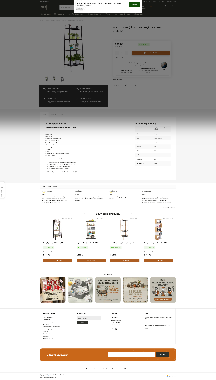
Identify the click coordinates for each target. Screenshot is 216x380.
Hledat (82, 322)
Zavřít (166, 90)
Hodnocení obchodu (171, 1)
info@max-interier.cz (148, 69)
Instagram (116, 328)
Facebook (112, 328)
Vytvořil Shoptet (172, 376)
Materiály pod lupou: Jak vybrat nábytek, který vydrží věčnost (158, 318)
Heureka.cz (106, 369)
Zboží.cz (88, 369)
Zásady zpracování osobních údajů (51, 327)
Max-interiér (97, 369)
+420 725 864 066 (126, 70)
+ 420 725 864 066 (115, 322)
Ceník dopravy (46, 319)
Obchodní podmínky (48, 322)
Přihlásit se (162, 354)
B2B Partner (46, 324)
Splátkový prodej (47, 329)
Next (131, 213)
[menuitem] (46, 14)
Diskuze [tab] (53, 114)
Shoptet (45, 377)
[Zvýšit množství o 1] (126, 53)
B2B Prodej (127, 369)
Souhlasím (134, 4)
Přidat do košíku (152, 53)
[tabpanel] (57, 240)
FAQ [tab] (62, 114)
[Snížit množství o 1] (117, 53)
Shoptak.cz (53, 377)
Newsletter (2, 193)
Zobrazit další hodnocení (169, 208)
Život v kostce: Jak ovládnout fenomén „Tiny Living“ (158, 325)
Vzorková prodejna (47, 317)
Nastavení (79, 8)
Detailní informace (118, 79)
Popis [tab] (44, 114)
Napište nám (161, 1)
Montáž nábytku (152, 1)
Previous (85, 213)
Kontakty (145, 1)
